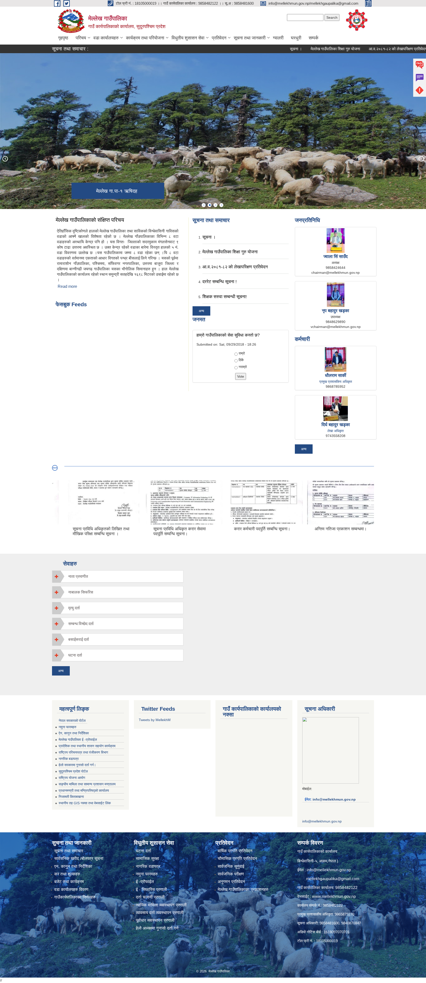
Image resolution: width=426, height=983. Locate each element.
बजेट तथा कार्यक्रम (69, 881)
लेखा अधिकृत (335, 431)
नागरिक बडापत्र (69, 759)
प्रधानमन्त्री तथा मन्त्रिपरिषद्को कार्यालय (84, 790)
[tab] (117, 576)
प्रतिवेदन (219, 37)
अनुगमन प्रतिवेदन (231, 881)
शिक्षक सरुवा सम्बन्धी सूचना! (224, 296)
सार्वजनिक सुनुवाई (231, 866)
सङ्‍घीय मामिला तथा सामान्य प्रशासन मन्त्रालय (87, 784)
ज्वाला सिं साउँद (335, 256)
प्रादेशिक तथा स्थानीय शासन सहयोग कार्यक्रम (87, 746)
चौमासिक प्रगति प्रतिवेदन (237, 858)
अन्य (201, 311)
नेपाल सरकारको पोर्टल (72, 721)
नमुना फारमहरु (67, 727)
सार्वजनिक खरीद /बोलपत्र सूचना (78, 858)
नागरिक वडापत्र (148, 866)
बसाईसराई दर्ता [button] (78, 639)
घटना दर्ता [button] (75, 655)
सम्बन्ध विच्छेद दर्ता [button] (81, 624)
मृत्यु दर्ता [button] (74, 608)
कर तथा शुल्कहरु (67, 874)
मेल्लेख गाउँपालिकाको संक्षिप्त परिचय (90, 220)
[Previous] (4, 158)
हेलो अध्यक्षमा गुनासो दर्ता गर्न (157, 928)
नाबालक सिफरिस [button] (80, 592)
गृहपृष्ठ (63, 37)
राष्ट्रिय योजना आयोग (72, 778)
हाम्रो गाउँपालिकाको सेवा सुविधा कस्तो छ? (228, 335)
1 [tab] (204, 205)
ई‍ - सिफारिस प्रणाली (151, 889)
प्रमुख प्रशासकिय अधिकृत (335, 382)
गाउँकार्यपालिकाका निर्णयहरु (74, 897)
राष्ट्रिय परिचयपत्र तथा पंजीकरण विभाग (83, 752)
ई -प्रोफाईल (145, 881)
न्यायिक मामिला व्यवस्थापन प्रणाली (161, 905)
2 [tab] (210, 205)
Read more (67, 286)
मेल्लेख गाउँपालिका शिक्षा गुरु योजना (311, 49)
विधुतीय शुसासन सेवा (188, 37)
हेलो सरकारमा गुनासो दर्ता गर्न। (77, 765)
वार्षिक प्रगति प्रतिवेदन (235, 851)
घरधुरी (296, 37)
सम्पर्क (313, 37)
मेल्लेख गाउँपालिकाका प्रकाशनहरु (243, 889)
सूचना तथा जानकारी (250, 37)
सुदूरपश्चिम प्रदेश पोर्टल (73, 771)
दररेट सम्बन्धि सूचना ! (219, 281)
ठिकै (241, 360)
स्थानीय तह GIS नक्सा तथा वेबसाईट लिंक (85, 803)
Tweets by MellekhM (155, 720)
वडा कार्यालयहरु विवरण (71, 889)
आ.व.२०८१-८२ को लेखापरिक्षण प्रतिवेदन (373, 49)
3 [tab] (215, 205)
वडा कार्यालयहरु (106, 37)
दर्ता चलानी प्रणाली (150, 897)
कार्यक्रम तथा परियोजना (145, 37)
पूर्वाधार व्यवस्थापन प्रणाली (155, 920)
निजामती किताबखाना (71, 797)
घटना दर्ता (143, 851)
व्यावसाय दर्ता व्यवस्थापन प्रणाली (159, 912)
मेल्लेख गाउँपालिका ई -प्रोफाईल (78, 739)
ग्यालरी (278, 37)
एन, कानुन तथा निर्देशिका (73, 866)
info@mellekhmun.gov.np (334, 799)
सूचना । (271, 49)
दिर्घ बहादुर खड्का (335, 424)
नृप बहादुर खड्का (335, 310)
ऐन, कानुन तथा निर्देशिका (74, 733)
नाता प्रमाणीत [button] (78, 576)
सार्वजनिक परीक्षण (231, 874)
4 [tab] (221, 205)
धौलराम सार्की (335, 375)
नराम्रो (243, 367)
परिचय (81, 37)
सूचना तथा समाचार (68, 851)
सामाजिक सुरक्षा (147, 858)
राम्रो (242, 353)
